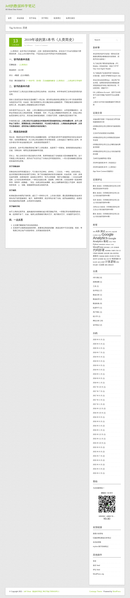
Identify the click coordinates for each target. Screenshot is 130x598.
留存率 (95, 259)
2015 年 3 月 (97, 469)
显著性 (107, 256)
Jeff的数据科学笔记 (20, 6)
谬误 (117, 262)
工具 (94, 286)
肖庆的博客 (97, 542)
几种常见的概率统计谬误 (102, 158)
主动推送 (101, 59)
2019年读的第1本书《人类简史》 (50, 40)
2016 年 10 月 (98, 413)
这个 (94, 98)
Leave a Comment (41, 45)
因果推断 (100, 253)
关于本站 (32, 18)
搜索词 (95, 256)
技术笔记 (96, 290)
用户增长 (117, 256)
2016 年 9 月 (97, 417)
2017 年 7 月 (97, 391)
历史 (117, 250)
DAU (99, 235)
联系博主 (57, 18)
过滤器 (101, 265)
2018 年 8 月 (97, 378)
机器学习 (96, 308)
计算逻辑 (110, 261)
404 (94, 231)
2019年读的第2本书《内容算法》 (105, 163)
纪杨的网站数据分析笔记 (102, 538)
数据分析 (96, 295)
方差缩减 (101, 256)
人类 (111, 247)
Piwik (114, 241)
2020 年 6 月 (97, 340)
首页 (10, 18)
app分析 (114, 231)
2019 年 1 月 (97, 374)
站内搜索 (100, 259)
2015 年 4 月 (97, 465)
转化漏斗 (96, 265)
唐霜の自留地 (98, 533)
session (102, 244)
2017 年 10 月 (98, 387)
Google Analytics (103, 236)
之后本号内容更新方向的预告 (103, 133)
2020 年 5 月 (97, 344)
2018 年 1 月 (97, 383)
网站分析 (96, 321)
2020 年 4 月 (97, 348)
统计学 (109, 259)
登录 (94, 561)
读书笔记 (96, 325)
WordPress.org (98, 574)
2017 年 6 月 (97, 396)
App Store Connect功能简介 (103, 171)
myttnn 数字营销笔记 (100, 546)
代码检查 (116, 247)
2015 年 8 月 (97, 452)
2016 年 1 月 (97, 430)
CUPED (95, 235)
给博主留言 (70, 18)
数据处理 (96, 299)
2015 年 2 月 (97, 473)
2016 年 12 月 (98, 408)
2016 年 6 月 (97, 421)
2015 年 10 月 (98, 443)
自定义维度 (101, 262)
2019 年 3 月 (97, 370)
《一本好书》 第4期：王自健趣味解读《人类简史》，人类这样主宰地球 (53, 81)
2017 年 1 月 (97, 404)
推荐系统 (116, 253)
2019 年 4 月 (97, 365)
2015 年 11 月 (98, 439)
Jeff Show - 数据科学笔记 (33, 591)
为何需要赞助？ (98, 488)
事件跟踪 (107, 247)
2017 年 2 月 (97, 400)
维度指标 (115, 259)
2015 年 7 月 (97, 456)
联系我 (97, 88)
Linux (110, 241)
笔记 (105, 259)
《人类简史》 (23, 65)
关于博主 (44, 18)
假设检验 (108, 250)
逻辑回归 (111, 265)
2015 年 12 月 (98, 434)
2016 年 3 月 (97, 426)
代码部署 (99, 250)
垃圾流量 (106, 253)
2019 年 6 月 (97, 357)
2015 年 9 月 (97, 447)
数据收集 (96, 303)
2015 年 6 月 (97, 460)
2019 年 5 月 (97, 361)
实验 (111, 253)
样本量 (112, 256)
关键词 (113, 250)
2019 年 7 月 (97, 352)
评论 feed (96, 570)
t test (112, 244)
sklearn (108, 244)
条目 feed (96, 565)
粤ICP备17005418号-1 (51, 591)
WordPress (98, 247)
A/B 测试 (100, 231)
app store (108, 231)
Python (96, 244)
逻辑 (106, 265)
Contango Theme (95, 591)
